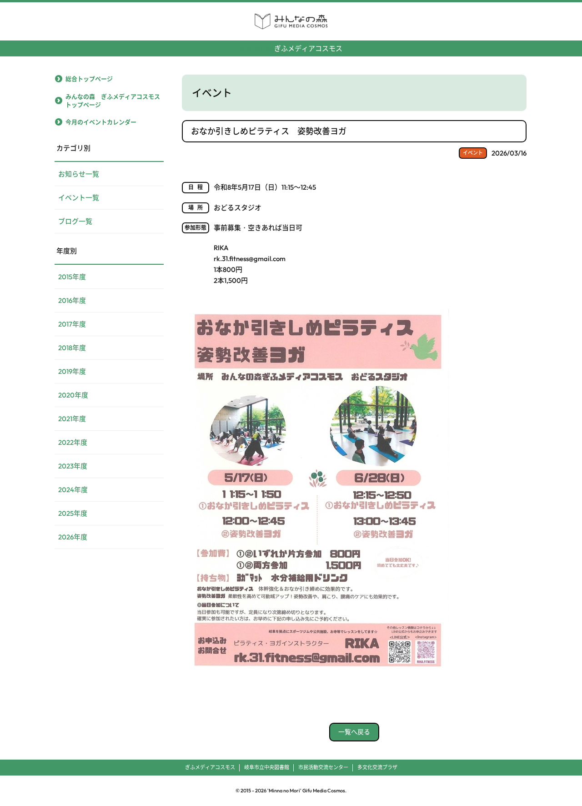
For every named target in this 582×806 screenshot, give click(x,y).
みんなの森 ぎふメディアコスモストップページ (112, 100)
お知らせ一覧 (78, 174)
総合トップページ (89, 78)
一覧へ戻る (354, 732)
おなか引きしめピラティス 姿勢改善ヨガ (268, 131)
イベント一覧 (78, 197)
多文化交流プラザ (377, 767)
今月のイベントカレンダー (100, 122)
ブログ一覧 (75, 221)
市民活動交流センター (323, 767)
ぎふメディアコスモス (291, 48)
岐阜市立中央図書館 (266, 767)
